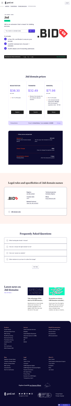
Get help (35, 266)
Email (5, 344)
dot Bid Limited (31, 193)
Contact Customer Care (54, 329)
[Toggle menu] (2, 2)
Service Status (52, 331)
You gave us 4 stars (23, 395)
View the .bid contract (32, 203)
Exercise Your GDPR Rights (30, 376)
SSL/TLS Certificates (9, 369)
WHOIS (25, 342)
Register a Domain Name (10, 359)
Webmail (25, 337)
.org (25, 56)
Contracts (26, 363)
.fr (28, 56)
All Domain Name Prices (9, 331)
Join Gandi (51, 369)
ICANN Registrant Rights (29, 365)
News (50, 367)
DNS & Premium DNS (9, 348)
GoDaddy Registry (50, 193)
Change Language (60, 395)
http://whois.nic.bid (50, 198)
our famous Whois (35, 385)
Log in (67, 2)
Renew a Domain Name (9, 363)
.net (32, 56)
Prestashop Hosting (8, 339)
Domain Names (14, 6)
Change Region (59, 393)
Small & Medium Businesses (30, 333)
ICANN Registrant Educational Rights (32, 367)
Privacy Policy (27, 373)
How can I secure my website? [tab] (17, 253)
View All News (7, 292)
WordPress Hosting (8, 335)
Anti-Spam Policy (27, 371)
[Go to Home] (9, 3)
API (24, 339)
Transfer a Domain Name (10, 361)
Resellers (26, 331)
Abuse (25, 359)
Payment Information (28, 369)
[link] (19, 394)
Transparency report (28, 378)
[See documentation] (22, 138)
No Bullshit (51, 365)
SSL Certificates (8, 346)
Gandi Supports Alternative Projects (57, 361)
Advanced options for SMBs (30, 335)
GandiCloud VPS (8, 342)
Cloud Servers (7, 367)
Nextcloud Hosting (8, 337)
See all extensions (61, 56)
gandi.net (7, 6)
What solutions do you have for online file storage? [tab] (22, 259)
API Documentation (53, 335)
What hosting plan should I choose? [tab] (18, 240)
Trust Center (52, 363)
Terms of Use (27, 361)
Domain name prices (22, 6)
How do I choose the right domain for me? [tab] (20, 246)
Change (58, 123)
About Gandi (51, 359)
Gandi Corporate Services (30, 329)
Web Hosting (7, 333)
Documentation (52, 333)
